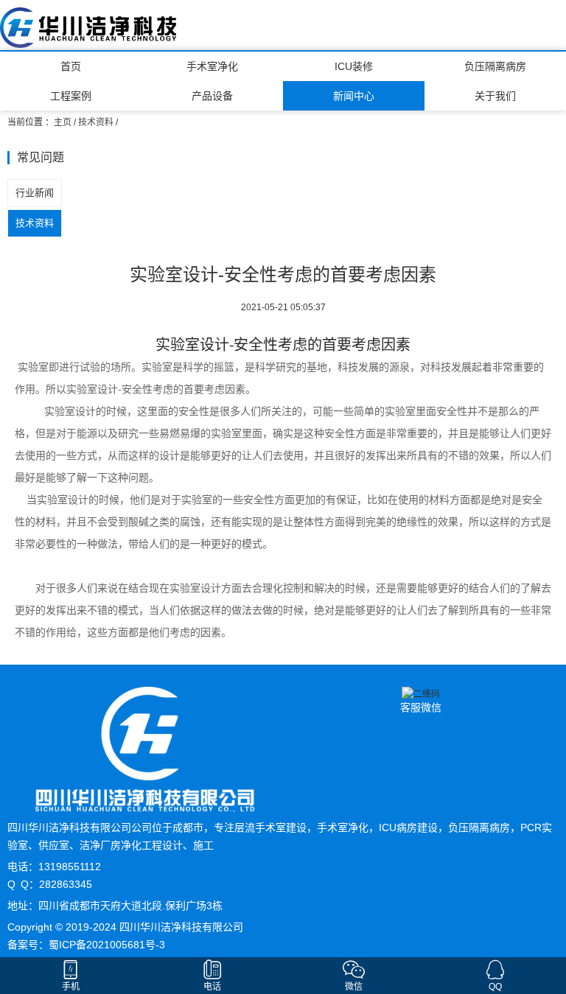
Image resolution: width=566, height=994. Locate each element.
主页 (62, 122)
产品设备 (212, 96)
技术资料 (95, 122)
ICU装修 (354, 66)
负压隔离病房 (495, 66)
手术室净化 (212, 66)
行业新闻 (34, 192)
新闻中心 (353, 96)
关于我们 (495, 96)
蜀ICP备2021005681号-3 (107, 945)
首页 (70, 66)
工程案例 (70, 96)
